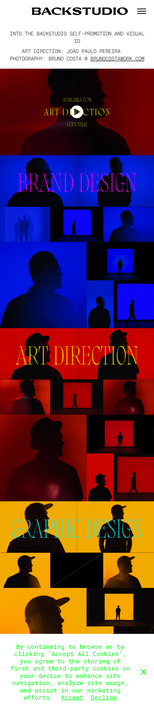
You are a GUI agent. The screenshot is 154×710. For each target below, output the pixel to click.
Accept (72, 697)
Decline (104, 697)
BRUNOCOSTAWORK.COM (117, 58)
